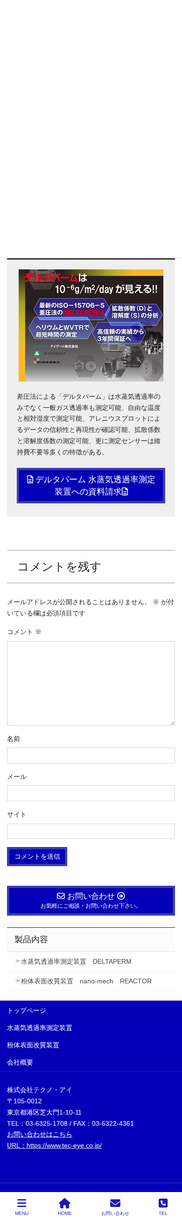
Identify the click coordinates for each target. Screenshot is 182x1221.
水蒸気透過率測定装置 (39, 1027)
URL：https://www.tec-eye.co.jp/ (54, 1145)
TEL (163, 1213)
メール (17, 776)
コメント (24, 631)
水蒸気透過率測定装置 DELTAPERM (76, 961)
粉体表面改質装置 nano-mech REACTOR (86, 981)
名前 (13, 738)
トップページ (26, 1010)
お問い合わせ (115, 1213)
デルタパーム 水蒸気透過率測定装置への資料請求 (94, 485)
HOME (65, 1213)
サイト (17, 814)
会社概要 (20, 1062)
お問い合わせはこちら (39, 1134)
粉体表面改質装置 (33, 1045)
